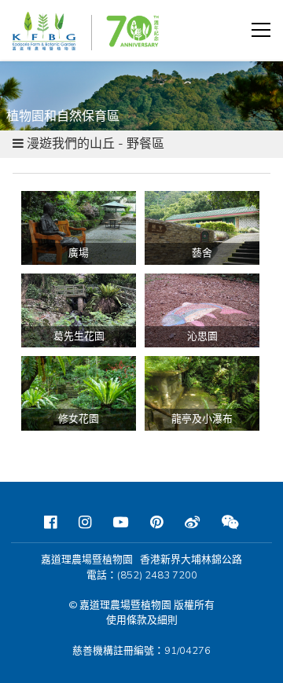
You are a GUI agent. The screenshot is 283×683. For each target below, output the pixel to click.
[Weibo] (192, 522)
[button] (261, 29)
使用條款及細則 (142, 620)
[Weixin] (230, 522)
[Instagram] (84, 522)
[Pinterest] (156, 522)
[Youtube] (120, 522)
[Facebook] (50, 522)
